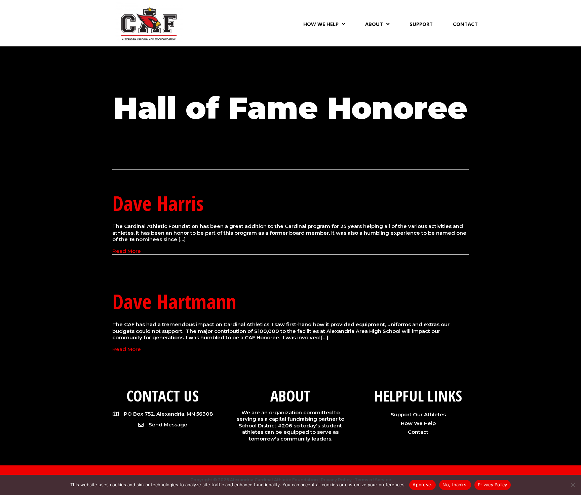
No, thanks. (455, 484)
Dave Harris (158, 203)
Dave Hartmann (174, 301)
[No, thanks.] (572, 485)
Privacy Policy (492, 484)
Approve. (422, 484)
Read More (126, 251)
